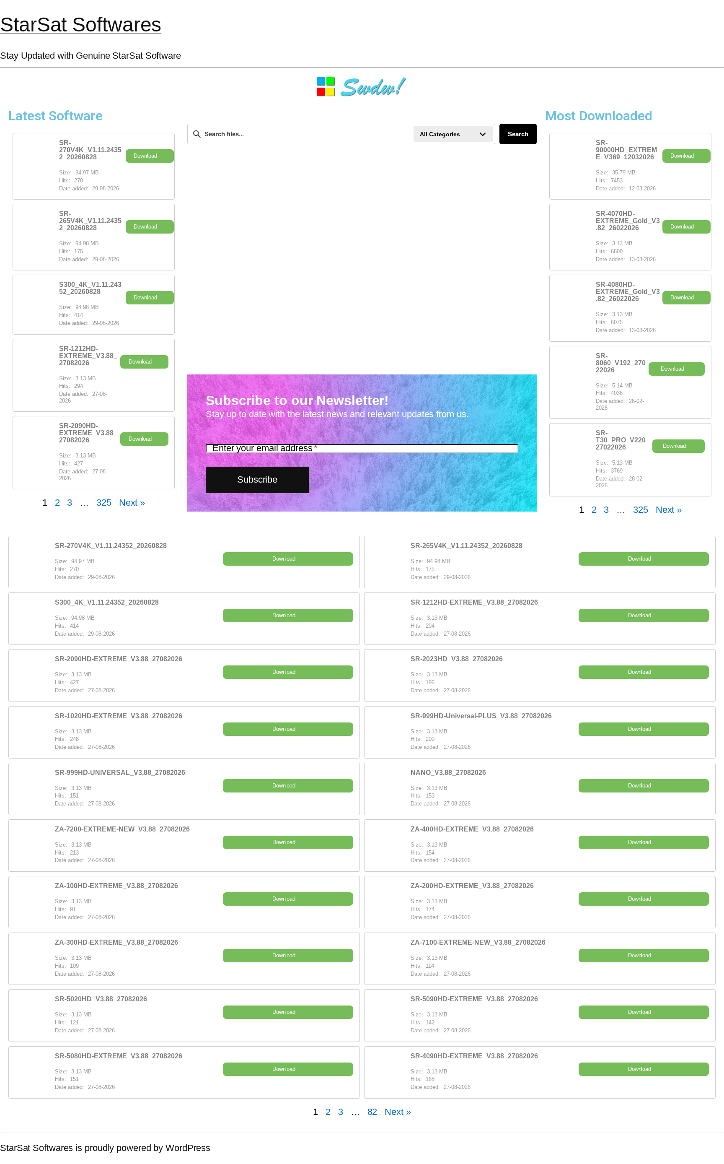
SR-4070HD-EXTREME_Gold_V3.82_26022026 (628, 220)
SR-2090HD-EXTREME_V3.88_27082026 (88, 433)
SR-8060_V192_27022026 (621, 363)
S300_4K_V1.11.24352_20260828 (90, 288)
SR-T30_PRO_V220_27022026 (622, 440)
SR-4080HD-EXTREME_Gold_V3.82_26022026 (628, 291)
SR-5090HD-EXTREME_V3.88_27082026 (474, 999)
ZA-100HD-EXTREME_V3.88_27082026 (116, 885)
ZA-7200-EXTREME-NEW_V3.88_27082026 (122, 829)
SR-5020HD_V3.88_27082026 (101, 999)
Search (518, 134)
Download (145, 156)
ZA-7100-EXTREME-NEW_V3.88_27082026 (478, 942)
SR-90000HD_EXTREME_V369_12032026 (626, 150)
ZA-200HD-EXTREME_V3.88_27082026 (472, 885)
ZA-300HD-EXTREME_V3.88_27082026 (116, 942)
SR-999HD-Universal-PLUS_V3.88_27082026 (481, 716)
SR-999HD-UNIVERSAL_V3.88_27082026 (120, 772)
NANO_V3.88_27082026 (448, 772)
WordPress (187, 1148)
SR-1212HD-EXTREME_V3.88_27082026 (88, 355)
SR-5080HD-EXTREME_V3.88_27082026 (118, 1056)
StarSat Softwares (80, 24)
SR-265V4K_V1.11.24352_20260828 (90, 220)
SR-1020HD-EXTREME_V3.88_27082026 (118, 716)
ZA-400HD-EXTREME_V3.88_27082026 (472, 829)
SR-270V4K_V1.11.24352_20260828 (90, 150)
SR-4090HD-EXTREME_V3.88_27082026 (474, 1056)
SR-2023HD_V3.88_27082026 (457, 659)
